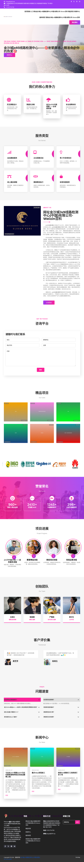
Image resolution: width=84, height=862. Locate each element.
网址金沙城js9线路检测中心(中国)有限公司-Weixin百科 (50, 11)
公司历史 (49, 303)
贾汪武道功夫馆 (68, 416)
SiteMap (78, 857)
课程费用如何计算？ (49, 712)
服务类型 (42, 17)
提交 (40, 370)
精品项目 (71, 11)
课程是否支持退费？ (49, 717)
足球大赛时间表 (15, 416)
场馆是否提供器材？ (49, 707)
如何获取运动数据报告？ (11, 699)
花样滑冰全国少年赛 (16, 438)
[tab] (22, 700)
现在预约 (75, 22)
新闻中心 (77, 11)
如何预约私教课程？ (49, 699)
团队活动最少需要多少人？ (11, 712)
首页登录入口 (29, 11)
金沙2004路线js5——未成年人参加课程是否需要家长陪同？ (21, 707)
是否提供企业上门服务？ (11, 717)
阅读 (6, 795)
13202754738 (10, 7)
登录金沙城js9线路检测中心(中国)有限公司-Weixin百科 (63, 17)
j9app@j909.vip (10, 1)
